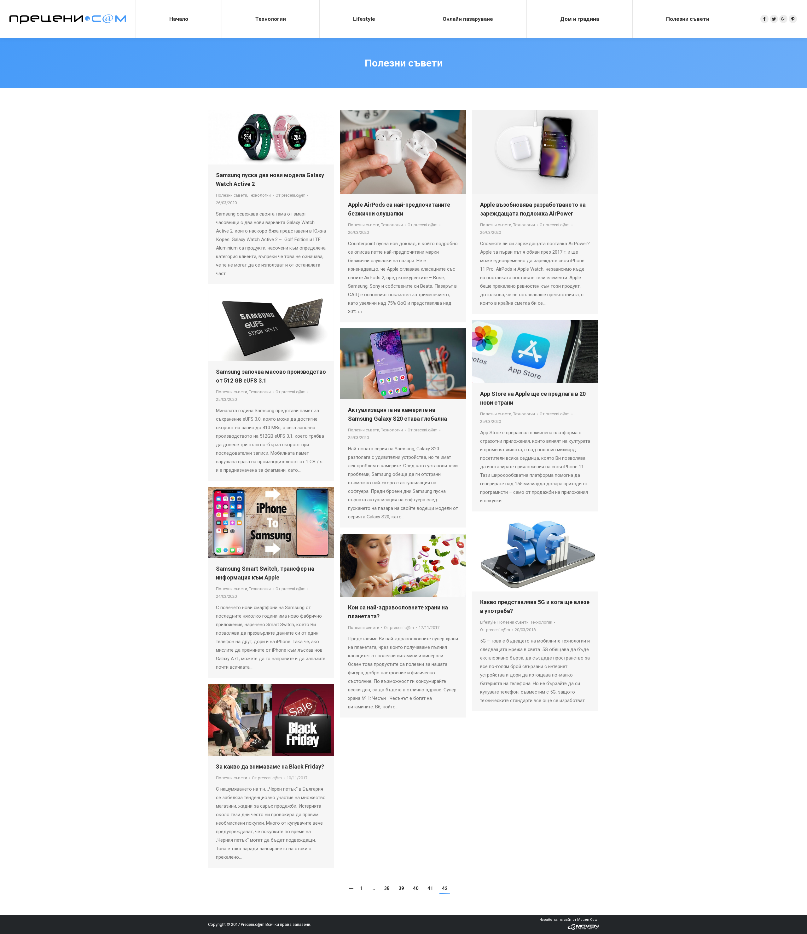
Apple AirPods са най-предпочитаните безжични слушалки (399, 209)
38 (387, 888)
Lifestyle (488, 622)
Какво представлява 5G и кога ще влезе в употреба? (534, 606)
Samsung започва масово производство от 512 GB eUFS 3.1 (271, 376)
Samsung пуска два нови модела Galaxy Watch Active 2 (270, 179)
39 (401, 888)
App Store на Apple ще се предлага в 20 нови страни (533, 398)
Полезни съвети (231, 195)
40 (416, 888)
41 (430, 888)
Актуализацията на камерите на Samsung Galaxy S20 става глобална (397, 414)
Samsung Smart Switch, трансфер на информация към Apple (265, 573)
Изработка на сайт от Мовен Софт (569, 920)
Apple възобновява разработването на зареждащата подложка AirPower (533, 209)
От (290, 195)
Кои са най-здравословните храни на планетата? (398, 612)
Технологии (260, 195)
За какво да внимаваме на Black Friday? (270, 766)
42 (445, 888)
